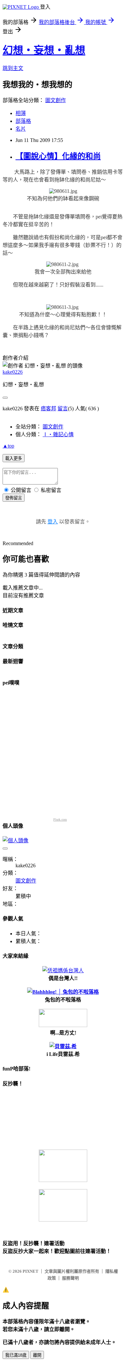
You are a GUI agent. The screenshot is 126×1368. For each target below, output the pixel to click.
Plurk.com (60, 819)
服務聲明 (70, 1278)
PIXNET (30, 1271)
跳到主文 (13, 68)
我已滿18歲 (15, 1355)
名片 (21, 129)
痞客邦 (48, 408)
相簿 (21, 113)
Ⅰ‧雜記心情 (58, 434)
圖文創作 (55, 100)
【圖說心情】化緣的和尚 (58, 156)
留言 (63, 408)
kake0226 (13, 372)
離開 (37, 1355)
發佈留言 (13, 498)
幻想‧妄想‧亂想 (44, 50)
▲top (8, 446)
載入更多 (13, 458)
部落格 (23, 121)
